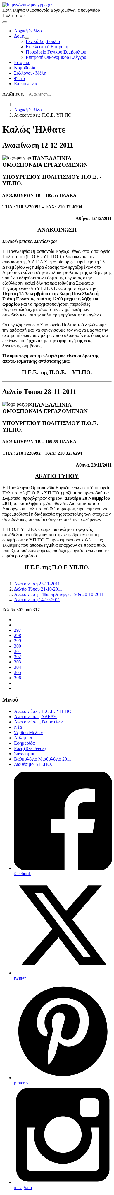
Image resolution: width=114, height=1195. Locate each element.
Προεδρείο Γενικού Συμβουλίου (56, 51)
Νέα (18, 727)
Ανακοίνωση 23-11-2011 (37, 583)
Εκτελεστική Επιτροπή (47, 46)
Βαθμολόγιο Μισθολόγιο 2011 (42, 758)
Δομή (19, 36)
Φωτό (19, 78)
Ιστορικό (22, 62)
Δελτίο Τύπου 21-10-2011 (38, 588)
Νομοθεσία (24, 67)
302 (17, 656)
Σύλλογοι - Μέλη (30, 73)
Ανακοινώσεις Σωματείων (38, 721)
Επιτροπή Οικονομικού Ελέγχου (56, 57)
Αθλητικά (23, 737)
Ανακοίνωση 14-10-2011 (37, 599)
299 (17, 640)
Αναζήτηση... (14, 93)
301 (17, 651)
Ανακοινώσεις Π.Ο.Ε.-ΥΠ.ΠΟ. (43, 711)
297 (17, 630)
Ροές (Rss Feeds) (30, 748)
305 (17, 672)
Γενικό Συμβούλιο (43, 41)
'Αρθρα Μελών (28, 732)
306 (17, 677)
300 (17, 646)
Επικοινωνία (25, 83)
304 (17, 667)
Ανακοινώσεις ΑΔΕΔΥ (35, 716)
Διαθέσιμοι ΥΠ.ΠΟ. (33, 764)
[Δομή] (26, 38)
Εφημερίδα (24, 743)
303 (17, 661)
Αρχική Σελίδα (28, 30)
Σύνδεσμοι (24, 753)
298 (17, 635)
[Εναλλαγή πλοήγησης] (4, 22)
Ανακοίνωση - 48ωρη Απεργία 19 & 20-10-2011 (59, 594)
